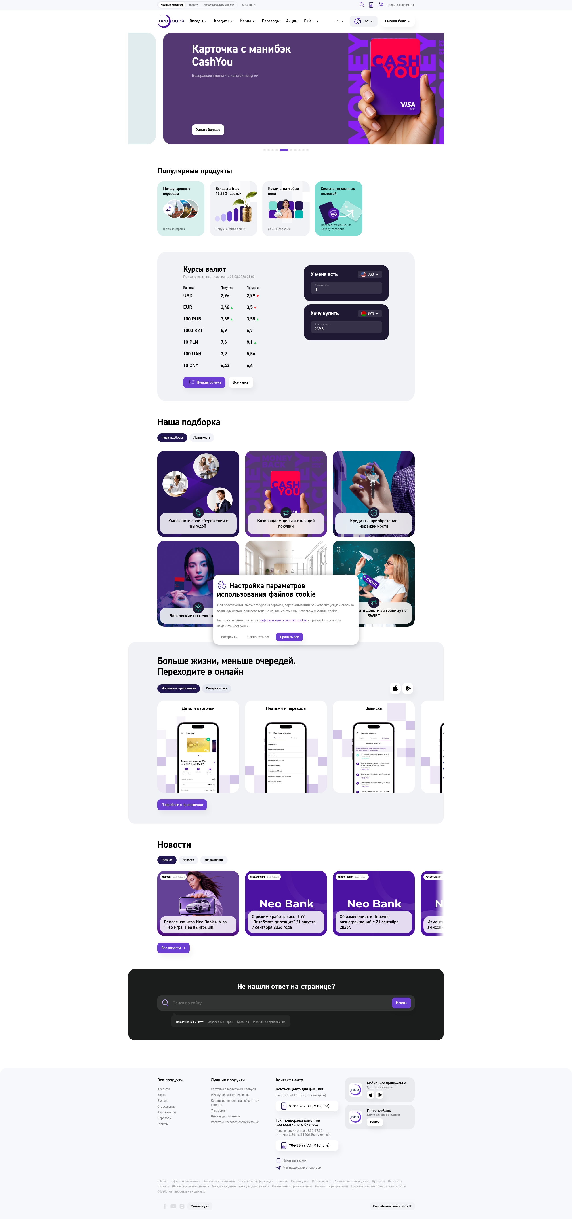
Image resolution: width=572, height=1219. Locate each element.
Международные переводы (230, 1095)
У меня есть (322, 285)
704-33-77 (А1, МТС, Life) (309, 1145)
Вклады (196, 21)
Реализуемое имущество (351, 1181)
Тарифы (162, 1124)
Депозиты (395, 1181)
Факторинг (218, 1111)
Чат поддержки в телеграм (302, 1168)
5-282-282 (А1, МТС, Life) (309, 1106)
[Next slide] (431, 92)
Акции (291, 21)
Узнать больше (173, 129)
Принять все (289, 637)
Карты (245, 21)
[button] (264, 150)
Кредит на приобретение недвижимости (367, 453)
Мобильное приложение (269, 1022)
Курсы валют (321, 1181)
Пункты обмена (209, 382)
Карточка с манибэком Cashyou (233, 1089)
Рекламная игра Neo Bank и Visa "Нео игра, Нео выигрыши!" (194, 877)
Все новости (171, 948)
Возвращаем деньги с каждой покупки (278, 453)
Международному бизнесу (219, 4)
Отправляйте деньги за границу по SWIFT (368, 543)
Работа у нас (300, 1181)
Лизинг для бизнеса (225, 1117)
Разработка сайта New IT (392, 1206)
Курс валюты (166, 1113)
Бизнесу (193, 4)
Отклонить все (258, 637)
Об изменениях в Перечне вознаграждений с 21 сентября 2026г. (372, 877)
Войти (375, 1122)
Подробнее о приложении (182, 804)
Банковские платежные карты (183, 543)
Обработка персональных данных (181, 1192)
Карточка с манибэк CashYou (152, 35)
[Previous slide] (141, 92)
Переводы (271, 21)
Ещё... (309, 21)
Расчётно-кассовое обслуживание (235, 1122)
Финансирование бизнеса (190, 1187)
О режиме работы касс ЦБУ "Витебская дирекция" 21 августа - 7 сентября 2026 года (283, 877)
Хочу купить (322, 324)
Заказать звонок (294, 1160)
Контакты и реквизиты (219, 1181)
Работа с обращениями (331, 1187)
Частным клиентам (172, 4)
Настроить (229, 637)
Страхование (166, 1107)
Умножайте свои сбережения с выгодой (191, 453)
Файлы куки (200, 1206)
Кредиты (221, 21)
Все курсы (241, 382)
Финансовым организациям (292, 1187)
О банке (162, 1181)
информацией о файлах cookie (283, 620)
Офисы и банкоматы (185, 1181)
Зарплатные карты (220, 1022)
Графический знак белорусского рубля (378, 1187)
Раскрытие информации (256, 1181)
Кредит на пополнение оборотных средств (235, 1103)
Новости (282, 1181)
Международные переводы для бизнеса (240, 1187)
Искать (401, 1003)
